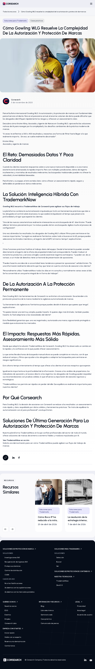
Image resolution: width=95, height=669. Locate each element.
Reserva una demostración (15, 641)
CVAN (7, 575)
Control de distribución (13, 570)
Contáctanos (10, 646)
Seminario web (46, 615)
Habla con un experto (13, 637)
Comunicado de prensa (50, 623)
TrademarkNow (62, 581)
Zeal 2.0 (59, 585)
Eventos (8, 615)
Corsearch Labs (10, 623)
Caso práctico (46, 619)
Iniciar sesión (9, 633)
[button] (91, 3)
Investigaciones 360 (12, 558)
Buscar (59, 562)
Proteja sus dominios (13, 566)
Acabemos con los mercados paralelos (19, 592)
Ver (57, 566)
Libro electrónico (47, 610)
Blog (42, 606)
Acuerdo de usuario (84, 615)
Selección (60, 558)
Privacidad (81, 606)
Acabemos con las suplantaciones (18, 588)
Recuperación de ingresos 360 (16, 562)
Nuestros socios (10, 606)
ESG (6, 610)
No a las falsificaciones (13, 583)
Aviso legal (81, 610)
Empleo (7, 619)
